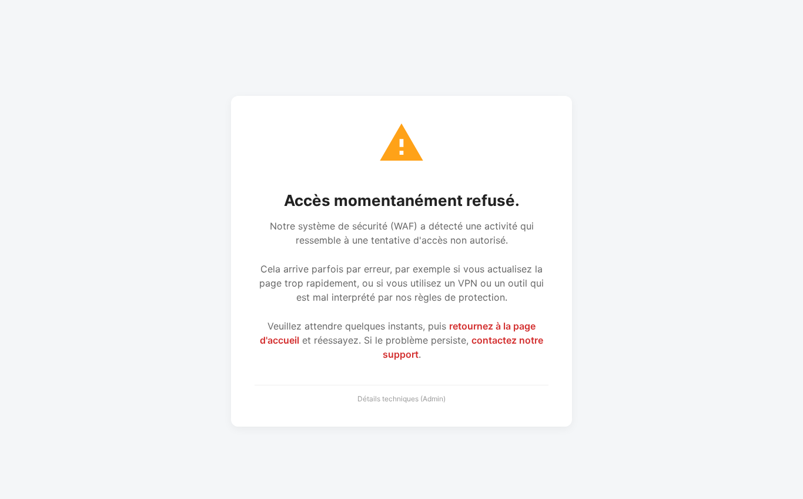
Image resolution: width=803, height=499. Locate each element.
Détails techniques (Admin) (401, 398)
